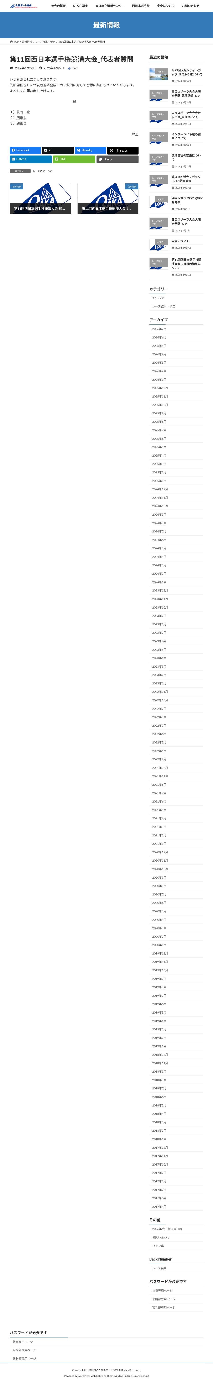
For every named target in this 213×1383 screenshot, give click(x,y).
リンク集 (158, 1246)
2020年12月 (160, 852)
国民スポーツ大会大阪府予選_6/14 (186, 221)
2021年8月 (159, 784)
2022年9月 (159, 708)
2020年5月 (159, 911)
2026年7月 (159, 329)
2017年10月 (160, 1164)
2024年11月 (160, 497)
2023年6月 (159, 641)
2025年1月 (159, 481)
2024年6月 (159, 540)
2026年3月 (159, 362)
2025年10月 (160, 405)
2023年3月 (159, 666)
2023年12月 (160, 590)
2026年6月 (159, 337)
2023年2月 (159, 675)
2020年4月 (159, 919)
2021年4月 (159, 818)
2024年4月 (159, 556)
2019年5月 (159, 1012)
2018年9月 (159, 1071)
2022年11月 (160, 692)
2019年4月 (159, 1021)
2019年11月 (160, 962)
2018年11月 (160, 1063)
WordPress (84, 1375)
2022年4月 (159, 751)
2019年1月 (159, 1046)
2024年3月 (159, 565)
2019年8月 (159, 987)
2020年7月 (159, 894)
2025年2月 (159, 472)
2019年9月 (159, 978)
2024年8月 (159, 523)
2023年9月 (159, 615)
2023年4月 (159, 658)
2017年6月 (159, 1198)
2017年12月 (160, 1147)
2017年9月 (159, 1173)
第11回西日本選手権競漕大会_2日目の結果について (186, 264)
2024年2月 (159, 573)
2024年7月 (159, 531)
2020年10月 (160, 869)
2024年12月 (160, 489)
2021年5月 (159, 810)
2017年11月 (160, 1156)
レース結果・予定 (42, 171)
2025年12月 (160, 388)
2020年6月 (159, 903)
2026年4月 (159, 354)
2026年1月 (159, 379)
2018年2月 (159, 1130)
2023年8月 (159, 624)
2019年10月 (160, 970)
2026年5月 (159, 345)
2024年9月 (159, 514)
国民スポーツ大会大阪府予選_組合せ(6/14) (186, 115)
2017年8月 (159, 1181)
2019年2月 (159, 1038)
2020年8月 (159, 886)
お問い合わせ (161, 1237)
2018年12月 (160, 1054)
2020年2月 (159, 936)
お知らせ (158, 298)
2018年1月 (159, 1139)
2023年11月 (160, 599)
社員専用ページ (162, 1291)
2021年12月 (160, 767)
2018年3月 (159, 1122)
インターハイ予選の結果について (186, 136)
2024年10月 (160, 506)
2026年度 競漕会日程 (167, 1229)
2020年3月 (159, 928)
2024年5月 (159, 548)
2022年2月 (159, 759)
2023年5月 (159, 649)
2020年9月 (159, 877)
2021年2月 (159, 835)
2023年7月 (159, 633)
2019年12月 (160, 953)
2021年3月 (159, 827)
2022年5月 (159, 742)
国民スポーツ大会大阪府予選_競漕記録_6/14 (186, 94)
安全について (180, 241)
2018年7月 (159, 1088)
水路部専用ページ (164, 1299)
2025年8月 (159, 422)
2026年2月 (159, 371)
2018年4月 (159, 1114)
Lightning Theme (105, 1375)
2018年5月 (159, 1105)
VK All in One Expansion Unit (133, 1375)
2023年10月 (160, 607)
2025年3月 (159, 464)
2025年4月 (159, 455)
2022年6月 (159, 734)
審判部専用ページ (164, 1307)
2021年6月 (159, 801)
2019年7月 (159, 995)
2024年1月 (159, 582)
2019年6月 (159, 1004)
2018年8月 (159, 1080)
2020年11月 (160, 860)
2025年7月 (159, 430)
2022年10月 (160, 700)
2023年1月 (159, 683)
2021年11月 (160, 776)
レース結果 (159, 1268)
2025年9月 (159, 413)
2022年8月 (159, 717)
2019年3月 (159, 1029)
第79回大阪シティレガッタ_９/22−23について (187, 72)
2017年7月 (159, 1190)
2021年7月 (159, 793)
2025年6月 (159, 438)
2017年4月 (159, 1206)
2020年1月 (159, 945)
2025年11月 (160, 396)
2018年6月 (159, 1097)
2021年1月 (159, 844)
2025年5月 (159, 447)
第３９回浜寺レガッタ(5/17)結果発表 (186, 179)
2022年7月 (159, 725)
